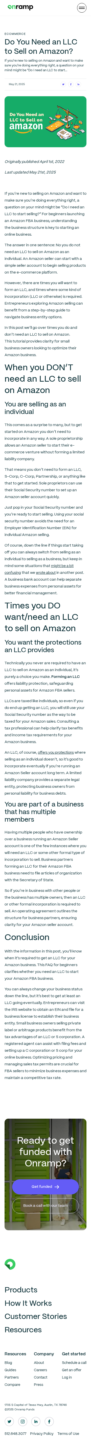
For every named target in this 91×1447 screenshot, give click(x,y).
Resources (23, 1330)
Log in (67, 1377)
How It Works (28, 1303)
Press (38, 1385)
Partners (12, 1377)
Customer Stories (36, 1316)
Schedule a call (74, 1363)
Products (21, 1290)
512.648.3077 (15, 1434)
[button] (82, 8)
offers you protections (56, 752)
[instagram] (23, 1422)
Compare (12, 1385)
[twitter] (9, 1422)
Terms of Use (68, 1434)
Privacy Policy (42, 1434)
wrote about (46, 573)
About (39, 1363)
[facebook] (49, 1422)
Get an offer (71, 1370)
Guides (10, 1370)
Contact (40, 1377)
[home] (19, 8)
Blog (8, 1363)
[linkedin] (36, 1422)
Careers (40, 1370)
